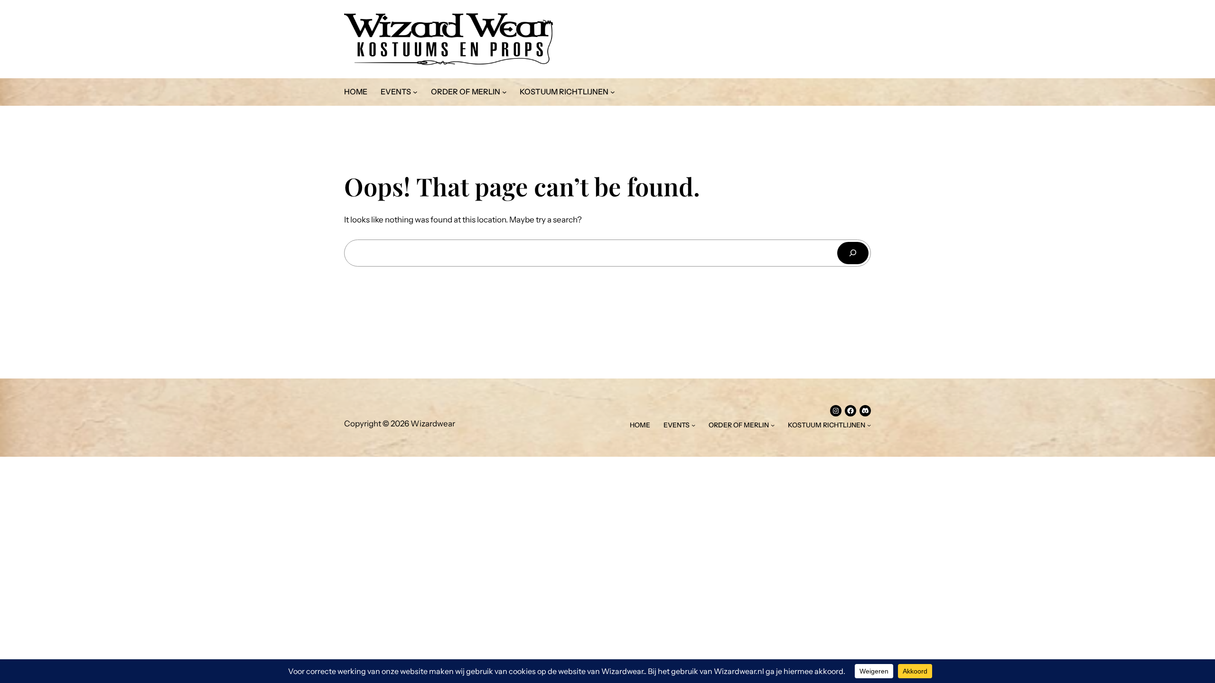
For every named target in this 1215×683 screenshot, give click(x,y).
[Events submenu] (415, 92)
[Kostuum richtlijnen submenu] (612, 92)
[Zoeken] (853, 253)
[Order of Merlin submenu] (504, 92)
